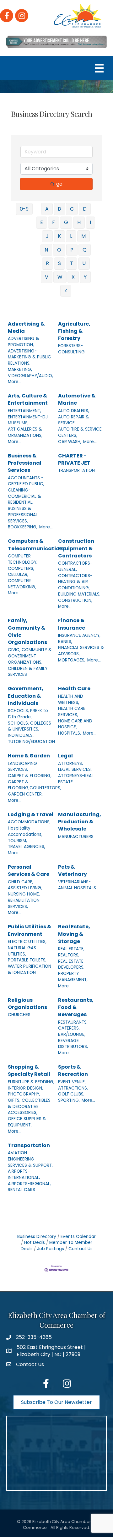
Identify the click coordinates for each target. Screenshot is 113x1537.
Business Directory (36, 1237)
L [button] (71, 236)
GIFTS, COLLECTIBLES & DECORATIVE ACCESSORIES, (29, 1106)
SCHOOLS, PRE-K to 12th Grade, (28, 714)
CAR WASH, (69, 442)
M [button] (83, 236)
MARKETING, (20, 369)
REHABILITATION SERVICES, (24, 903)
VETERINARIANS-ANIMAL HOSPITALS (77, 885)
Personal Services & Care (28, 870)
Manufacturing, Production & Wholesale (79, 821)
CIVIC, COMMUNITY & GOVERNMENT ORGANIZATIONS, (30, 656)
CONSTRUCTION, (75, 600)
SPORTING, (69, 1100)
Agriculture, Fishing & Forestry (74, 331)
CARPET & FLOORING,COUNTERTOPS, (34, 785)
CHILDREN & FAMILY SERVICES (27, 672)
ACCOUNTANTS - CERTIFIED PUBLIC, (26, 481)
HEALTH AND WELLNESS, (70, 699)
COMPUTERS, (21, 568)
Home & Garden (29, 755)
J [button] (47, 236)
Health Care (74, 688)
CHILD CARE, (20, 882)
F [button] (53, 222)
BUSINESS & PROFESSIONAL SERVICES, (23, 515)
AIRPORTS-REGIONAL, (29, 1184)
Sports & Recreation (73, 1070)
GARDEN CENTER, (25, 794)
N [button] (46, 249)
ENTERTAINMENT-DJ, (28, 417)
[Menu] (99, 68)
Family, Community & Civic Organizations (27, 631)
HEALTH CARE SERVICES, (71, 712)
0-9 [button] (24, 208)
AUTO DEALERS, (73, 411)
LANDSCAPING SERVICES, (22, 767)
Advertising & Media (26, 327)
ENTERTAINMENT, (24, 411)
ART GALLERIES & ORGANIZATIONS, (25, 432)
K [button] (59, 236)
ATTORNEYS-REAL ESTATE (76, 779)
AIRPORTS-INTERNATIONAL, (24, 1174)
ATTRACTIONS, (73, 1088)
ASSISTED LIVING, (25, 888)
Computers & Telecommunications (37, 544)
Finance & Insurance (71, 624)
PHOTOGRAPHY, (24, 1094)
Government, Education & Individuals (25, 695)
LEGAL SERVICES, (75, 769)
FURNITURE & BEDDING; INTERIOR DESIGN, (31, 1085)
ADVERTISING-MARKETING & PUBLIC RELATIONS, (29, 357)
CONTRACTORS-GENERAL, (75, 566)
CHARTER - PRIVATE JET (74, 459)
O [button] (59, 249)
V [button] (46, 277)
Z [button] (65, 290)
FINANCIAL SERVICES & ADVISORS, (81, 651)
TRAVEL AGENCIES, (26, 847)
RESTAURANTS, (73, 1022)
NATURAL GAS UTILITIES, (22, 951)
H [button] (79, 222)
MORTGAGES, (71, 660)
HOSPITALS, (69, 733)
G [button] (66, 222)
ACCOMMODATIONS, (29, 822)
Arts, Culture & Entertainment (28, 399)
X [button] (73, 277)
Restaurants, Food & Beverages (76, 1007)
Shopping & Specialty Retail (29, 1070)
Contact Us (80, 1249)
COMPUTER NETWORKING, (22, 584)
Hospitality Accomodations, (25, 831)
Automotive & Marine (76, 399)
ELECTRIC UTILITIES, (27, 942)
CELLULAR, (18, 574)
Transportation (29, 1145)
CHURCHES (19, 1015)
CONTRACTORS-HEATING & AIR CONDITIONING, (75, 582)
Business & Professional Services (24, 463)
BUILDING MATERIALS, (79, 594)
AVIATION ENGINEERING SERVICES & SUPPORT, (30, 1159)
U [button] (84, 263)
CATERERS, (69, 1028)
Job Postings (50, 1249)
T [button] (71, 263)
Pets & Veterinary (72, 870)
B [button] (59, 208)
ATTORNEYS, (70, 763)
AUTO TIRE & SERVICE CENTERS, (80, 432)
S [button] (59, 263)
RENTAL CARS (21, 1190)
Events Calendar (78, 1237)
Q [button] (85, 249)
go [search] (59, 183)
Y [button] (85, 277)
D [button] (85, 208)
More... (14, 382)
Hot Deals (34, 1242)
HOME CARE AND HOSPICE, (75, 724)
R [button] (47, 263)
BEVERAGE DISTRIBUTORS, (73, 1044)
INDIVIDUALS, (21, 735)
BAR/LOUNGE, (71, 1034)
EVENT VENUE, (72, 1082)
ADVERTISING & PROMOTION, (23, 342)
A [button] (47, 208)
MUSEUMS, (18, 423)
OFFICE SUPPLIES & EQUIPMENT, (27, 1122)
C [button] (72, 208)
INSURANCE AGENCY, (79, 635)
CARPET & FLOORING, (29, 776)
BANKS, (65, 642)
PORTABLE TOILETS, (27, 960)
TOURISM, (17, 841)
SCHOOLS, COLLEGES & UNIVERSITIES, (29, 726)
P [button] (71, 249)
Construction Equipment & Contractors (76, 548)
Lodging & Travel (30, 814)
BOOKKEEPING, (22, 527)
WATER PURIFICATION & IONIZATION (29, 969)
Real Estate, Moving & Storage (74, 934)
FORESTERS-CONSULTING (71, 349)
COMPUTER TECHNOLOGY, (22, 559)
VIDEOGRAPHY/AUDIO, (30, 376)
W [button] (59, 277)
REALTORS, (68, 955)
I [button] (90, 222)
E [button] (41, 222)
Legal (65, 755)
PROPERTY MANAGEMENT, (73, 977)
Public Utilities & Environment (29, 930)
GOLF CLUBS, (71, 1094)
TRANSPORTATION (76, 470)
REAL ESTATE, (71, 949)
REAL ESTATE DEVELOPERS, (71, 964)
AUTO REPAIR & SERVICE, (73, 420)
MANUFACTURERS (76, 837)
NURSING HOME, (24, 894)
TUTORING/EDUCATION (31, 742)
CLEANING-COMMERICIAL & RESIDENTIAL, (24, 496)
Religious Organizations (27, 1003)
